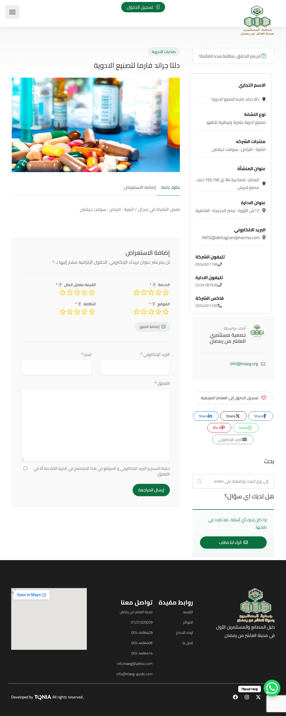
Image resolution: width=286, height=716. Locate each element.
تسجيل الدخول (140, 7)
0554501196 (210, 260)
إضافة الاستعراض (140, 187)
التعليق (162, 383)
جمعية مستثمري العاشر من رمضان (228, 338)
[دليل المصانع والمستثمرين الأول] (257, 20)
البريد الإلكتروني (155, 354)
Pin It (217, 427)
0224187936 (209, 281)
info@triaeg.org (244, 364)
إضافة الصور (150, 326)
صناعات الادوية (164, 51)
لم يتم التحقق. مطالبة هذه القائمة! (230, 56)
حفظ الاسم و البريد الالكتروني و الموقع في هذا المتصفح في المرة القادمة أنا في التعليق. (102, 471)
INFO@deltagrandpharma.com (234, 233)
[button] (41, 366)
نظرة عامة (170, 187)
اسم (86, 354)
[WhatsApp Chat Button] (272, 688)
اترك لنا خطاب (230, 542)
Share (259, 416)
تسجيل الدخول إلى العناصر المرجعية (229, 397)
